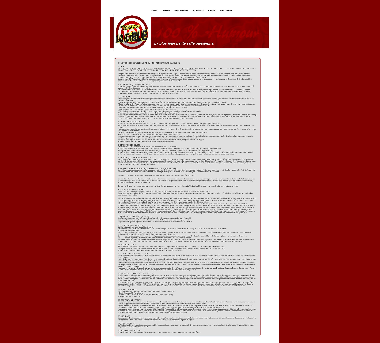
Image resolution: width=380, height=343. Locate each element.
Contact (211, 11)
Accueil (154, 11)
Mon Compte (226, 11)
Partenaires (198, 11)
